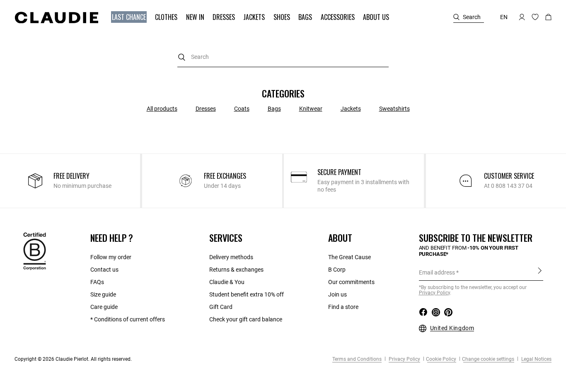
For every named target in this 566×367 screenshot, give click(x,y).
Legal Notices (535, 359)
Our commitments (351, 282)
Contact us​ (104, 269)
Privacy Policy (403, 359)
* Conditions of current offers (127, 319)
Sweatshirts (394, 108)
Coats (241, 108)
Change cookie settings (488, 359)
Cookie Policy (441, 359)
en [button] (504, 17)
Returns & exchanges (236, 269)
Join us (337, 294)
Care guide (104, 307)
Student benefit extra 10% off (246, 294)
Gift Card (220, 307)
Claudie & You (226, 282)
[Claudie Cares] (34, 251)
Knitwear (310, 108)
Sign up (539, 272)
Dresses (206, 108)
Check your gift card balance (245, 319)
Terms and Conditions (357, 359)
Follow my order (110, 257)
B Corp (337, 269)
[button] (129, 17)
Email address (437, 272)
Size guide (103, 294)
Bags (274, 108)
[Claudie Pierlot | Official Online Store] (56, 17)
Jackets (351, 108)
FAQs (97, 282)
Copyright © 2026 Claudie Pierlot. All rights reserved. (73, 359)
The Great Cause (349, 257)
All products (162, 108)
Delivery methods (231, 257)
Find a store (343, 307)
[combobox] (283, 57)
